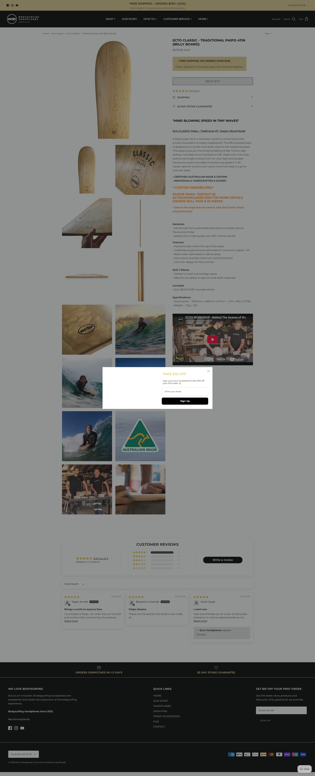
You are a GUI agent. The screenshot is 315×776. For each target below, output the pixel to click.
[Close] (208, 371)
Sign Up (185, 401)
